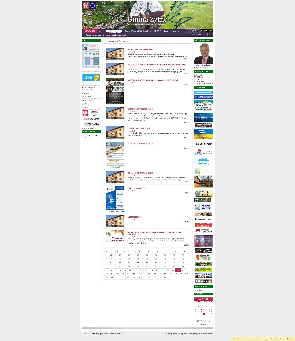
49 (151, 259)
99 (120, 270)
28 (142, 255)
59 (111, 262)
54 (174, 259)
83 (133, 266)
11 (148, 251)
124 (170, 274)
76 (187, 262)
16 (170, 251)
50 (156, 259)
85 (142, 266)
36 (178, 255)
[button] (96, 31)
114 (117, 274)
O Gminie (85, 107)
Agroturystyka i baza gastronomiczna (88, 88)
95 (187, 266)
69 (156, 262)
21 (111, 255)
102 (135, 270)
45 (133, 259)
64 (133, 262)
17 (175, 251)
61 (120, 262)
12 (152, 251)
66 (142, 262)
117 (133, 274)
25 (129, 255)
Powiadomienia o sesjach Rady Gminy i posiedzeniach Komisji (106, 35)
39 (106, 259)
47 (142, 259)
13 (157, 251)
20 (106, 255)
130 (117, 278)
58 (106, 262)
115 (123, 274)
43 (124, 259)
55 (178, 259)
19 (184, 251)
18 (179, 251)
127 (186, 274)
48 (147, 259)
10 (143, 251)
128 (107, 278)
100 (125, 270)
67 (147, 262)
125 (176, 274)
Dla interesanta (87, 100)
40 (111, 259)
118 (139, 274)
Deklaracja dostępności (171, 31)
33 (165, 255)
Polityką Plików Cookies (278, 339)
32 (160, 255)
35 (174, 255)
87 (151, 266)
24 (124, 255)
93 (178, 266)
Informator (85, 93)
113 (112, 274)
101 (130, 270)
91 (169, 266)
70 (160, 262)
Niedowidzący (206, 31)
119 (144, 274)
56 (183, 259)
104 (146, 270)
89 (160, 266)
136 (149, 278)
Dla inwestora (86, 97)
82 (129, 266)
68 (151, 262)
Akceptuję (290, 339)
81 (124, 266)
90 (165, 266)
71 (165, 262)
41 (115, 259)
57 (187, 259)
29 (147, 255)
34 (169, 255)
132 (128, 278)
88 (156, 266)
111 (183, 270)
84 (138, 266)
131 (123, 278)
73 (174, 262)
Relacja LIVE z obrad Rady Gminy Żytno (138, 31)
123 (165, 274)
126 (181, 274)
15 (166, 251)
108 (167, 270)
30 (151, 255)
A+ (190, 31)
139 (165, 278)
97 (111, 270)
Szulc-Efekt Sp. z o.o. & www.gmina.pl (186, 334)
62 (124, 262)
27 (138, 255)
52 (165, 259)
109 (172, 270)
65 (138, 262)
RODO (101, 31)
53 (169, 259)
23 (120, 255)
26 (133, 255)
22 (115, 255)
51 (160, 259)
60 (115, 262)
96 (106, 270)
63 (129, 262)
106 (157, 270)
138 (160, 278)
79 (115, 266)
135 (144, 278)
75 (183, 262)
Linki (83, 83)
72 (169, 262)
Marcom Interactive (207, 334)
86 (147, 266)
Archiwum (196, 31)
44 (129, 259)
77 (106, 266)
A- (187, 31)
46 (138, 259)
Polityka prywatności (88, 128)
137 (154, 278)
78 (111, 266)
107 (162, 270)
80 (120, 266)
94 (183, 266)
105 (151, 270)
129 (112, 278)
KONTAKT (157, 31)
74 (178, 262)
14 (161, 251)
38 (187, 255)
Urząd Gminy (86, 104)
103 (141, 270)
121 (154, 274)
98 (115, 270)
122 (160, 274)
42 (120, 259)
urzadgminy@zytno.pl (206, 83)
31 (156, 255)
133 (133, 278)
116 (128, 274)
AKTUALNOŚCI (90, 31)
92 (174, 266)
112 (107, 274)
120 (149, 274)
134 (139, 278)
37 (183, 255)
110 (178, 270)
